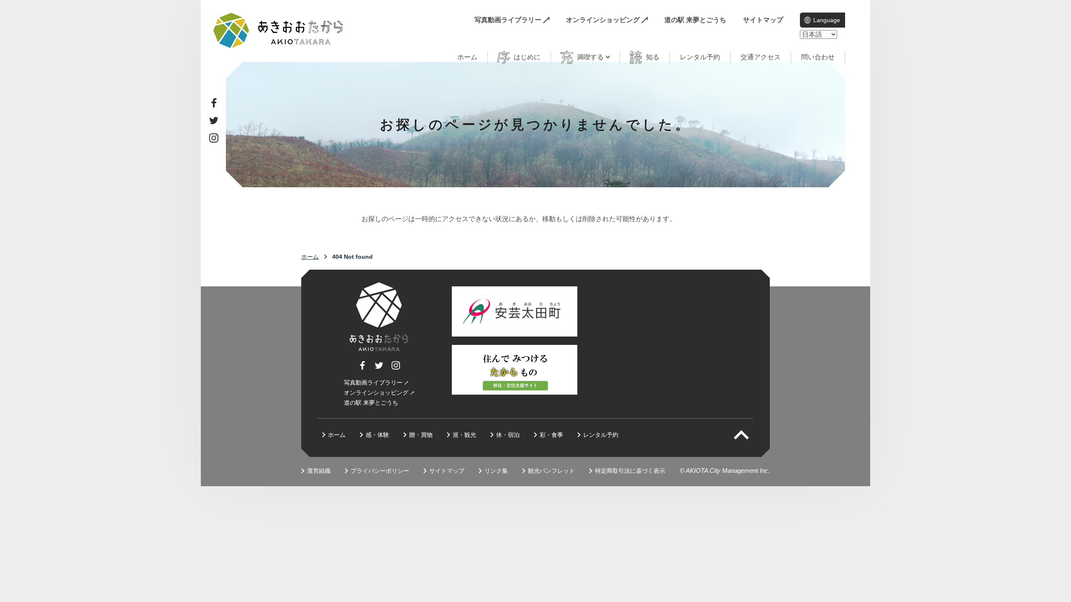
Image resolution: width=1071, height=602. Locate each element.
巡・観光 (464, 434)
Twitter (213, 120)
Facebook (213, 102)
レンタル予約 (700, 57)
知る (652, 57)
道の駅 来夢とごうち (695, 19)
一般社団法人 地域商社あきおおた (278, 30)
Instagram (213, 138)
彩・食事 (551, 434)
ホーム (467, 57)
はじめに (527, 57)
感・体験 (377, 434)
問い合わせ (818, 57)
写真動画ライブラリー (507, 19)
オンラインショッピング (603, 19)
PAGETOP (748, 434)
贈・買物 (421, 434)
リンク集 (496, 470)
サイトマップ (763, 19)
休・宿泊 (508, 434)
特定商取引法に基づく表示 (630, 470)
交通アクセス (760, 57)
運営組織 (319, 470)
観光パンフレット (551, 470)
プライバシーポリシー (380, 470)
